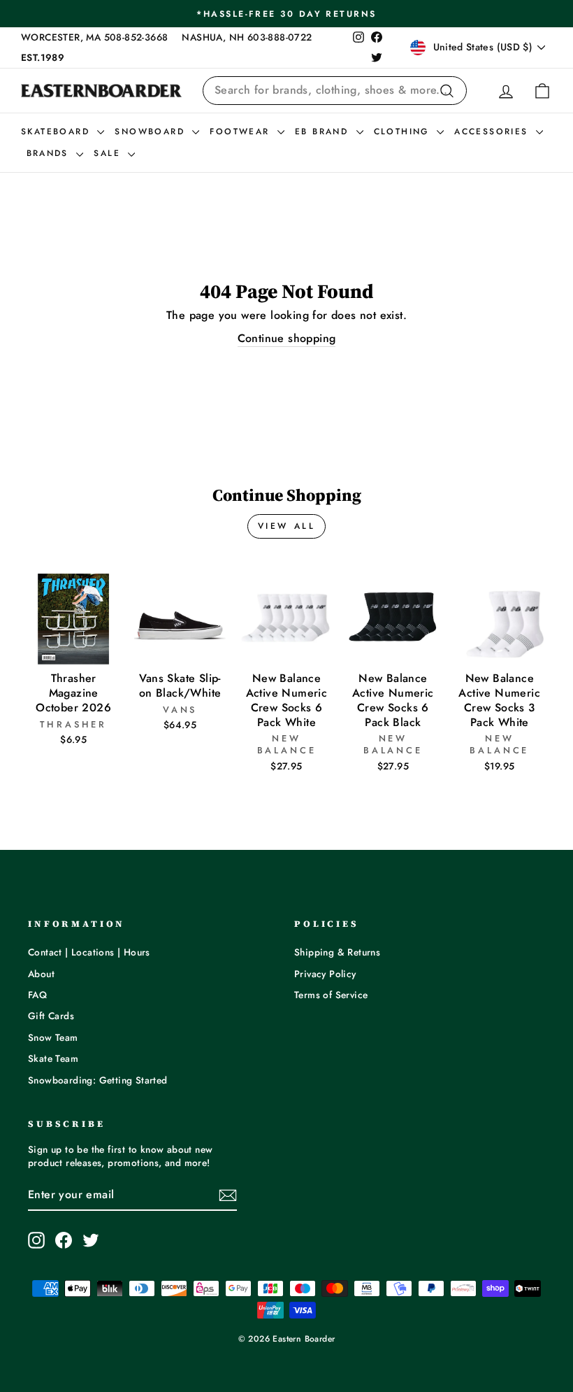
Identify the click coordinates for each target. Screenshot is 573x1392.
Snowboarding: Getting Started (98, 1080)
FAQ (37, 995)
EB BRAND (324, 131)
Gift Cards (51, 1016)
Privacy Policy (325, 974)
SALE (109, 153)
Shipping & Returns (337, 952)
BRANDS (50, 153)
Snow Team (53, 1037)
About (41, 974)
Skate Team (53, 1058)
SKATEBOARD (57, 131)
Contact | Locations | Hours (89, 952)
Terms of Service (331, 995)
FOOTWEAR (242, 131)
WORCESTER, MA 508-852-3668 (94, 37)
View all (287, 526)
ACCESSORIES (493, 131)
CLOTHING (404, 131)
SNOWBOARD (152, 131)
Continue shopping (287, 338)
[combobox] (335, 90)
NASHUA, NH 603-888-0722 (247, 37)
